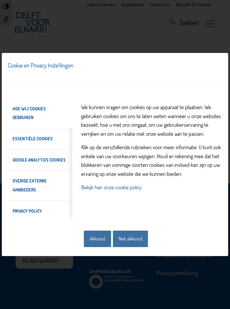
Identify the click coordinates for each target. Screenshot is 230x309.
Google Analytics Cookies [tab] (39, 159)
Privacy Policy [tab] (27, 211)
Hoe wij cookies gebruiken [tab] (29, 113)
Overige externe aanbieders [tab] (30, 185)
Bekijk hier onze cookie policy (111, 187)
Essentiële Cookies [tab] (33, 138)
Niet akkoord (130, 239)
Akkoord (97, 239)
